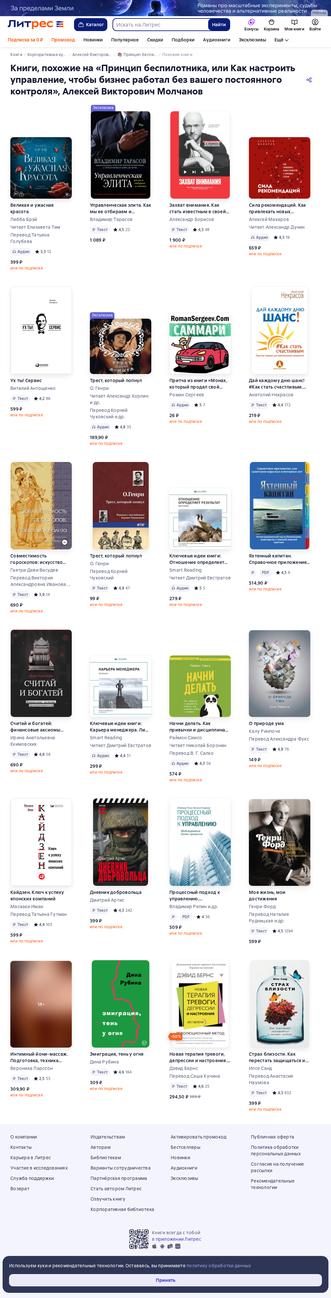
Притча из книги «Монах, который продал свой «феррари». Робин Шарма (199, 384)
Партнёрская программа (119, 1178)
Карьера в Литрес (30, 1157)
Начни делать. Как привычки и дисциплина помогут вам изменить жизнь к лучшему (197, 726)
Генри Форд (262, 906)
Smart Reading (185, 570)
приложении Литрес (178, 1239)
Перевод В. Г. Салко (191, 753)
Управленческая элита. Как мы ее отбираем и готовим (120, 208)
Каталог (95, 25)
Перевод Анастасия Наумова (271, 1079)
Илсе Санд (260, 1068)
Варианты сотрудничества (121, 1168)
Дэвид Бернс (183, 1068)
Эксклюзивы (252, 40)
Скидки (155, 40)
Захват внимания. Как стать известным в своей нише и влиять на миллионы (197, 208)
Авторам (101, 1147)
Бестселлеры (185, 1147)
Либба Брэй (23, 219)
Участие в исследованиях (39, 1168)
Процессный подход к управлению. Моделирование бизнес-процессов (198, 895)
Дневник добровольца (116, 892)
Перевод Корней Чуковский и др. (109, 413)
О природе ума (266, 723)
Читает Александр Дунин (277, 227)
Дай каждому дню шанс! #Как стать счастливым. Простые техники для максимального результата (276, 384)
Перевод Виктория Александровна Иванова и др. (40, 581)
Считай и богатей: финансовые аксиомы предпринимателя (35, 726)
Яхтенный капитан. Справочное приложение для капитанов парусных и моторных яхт (279, 559)
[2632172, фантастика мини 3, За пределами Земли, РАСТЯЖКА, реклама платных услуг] (165, 8)
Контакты (21, 1147)
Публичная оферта (272, 1137)
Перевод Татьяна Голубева (29, 238)
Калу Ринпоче (264, 731)
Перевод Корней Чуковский (109, 574)
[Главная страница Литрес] (36, 24)
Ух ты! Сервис (26, 380)
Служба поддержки (32, 1178)
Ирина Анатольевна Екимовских (32, 741)
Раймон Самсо (185, 738)
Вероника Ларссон (31, 1068)
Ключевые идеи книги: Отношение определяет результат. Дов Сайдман (197, 559)
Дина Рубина (104, 1062)
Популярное (125, 40)
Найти (219, 25)
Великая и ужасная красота (32, 208)
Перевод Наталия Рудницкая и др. (269, 917)
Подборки (183, 40)
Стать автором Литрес (116, 1189)
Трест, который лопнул (116, 380)
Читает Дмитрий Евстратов (200, 578)
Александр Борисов (191, 219)
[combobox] (160, 24)
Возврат (19, 1189)
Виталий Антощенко (33, 388)
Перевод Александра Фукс (279, 739)
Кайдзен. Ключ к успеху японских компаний (37, 895)
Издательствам (108, 1137)
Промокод (63, 40)
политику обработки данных (219, 1266)
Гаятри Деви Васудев (34, 570)
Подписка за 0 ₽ (25, 40)
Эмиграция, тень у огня (117, 1054)
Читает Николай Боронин (198, 745)
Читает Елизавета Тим (35, 227)
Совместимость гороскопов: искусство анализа (36, 559)
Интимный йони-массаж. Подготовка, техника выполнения (39, 1057)
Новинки (93, 40)
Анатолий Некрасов (271, 395)
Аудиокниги (216, 40)
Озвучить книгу (108, 1199)
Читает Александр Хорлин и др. (119, 399)
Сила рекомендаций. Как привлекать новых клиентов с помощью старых (277, 208)
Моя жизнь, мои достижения (267, 895)
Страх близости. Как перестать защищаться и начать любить (277, 1057)
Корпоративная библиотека (122, 1209)
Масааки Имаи (26, 906)
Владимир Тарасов (111, 219)
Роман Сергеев (186, 395)
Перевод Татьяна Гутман (38, 914)
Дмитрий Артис (107, 900)
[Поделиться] (310, 79)
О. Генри (99, 388)
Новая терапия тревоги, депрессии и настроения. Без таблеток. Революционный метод (198, 1057)
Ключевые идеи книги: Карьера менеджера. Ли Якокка (117, 726)
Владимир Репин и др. (193, 906)
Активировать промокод (198, 1137)
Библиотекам (106, 1157)
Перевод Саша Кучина (194, 1076)
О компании (23, 1137)
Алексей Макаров (269, 219)
